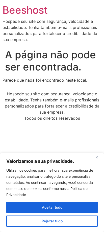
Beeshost (25, 10)
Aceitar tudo (52, 207)
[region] (52, 192)
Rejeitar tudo (52, 221)
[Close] (99, 157)
